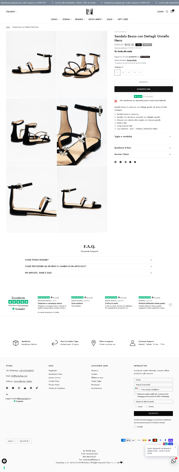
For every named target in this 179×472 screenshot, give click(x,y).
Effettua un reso (97, 377)
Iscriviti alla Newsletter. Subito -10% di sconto (80, 3)
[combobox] (137, 389)
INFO (51, 366)
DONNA (66, 19)
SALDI (109, 19)
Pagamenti (53, 370)
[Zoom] (51, 36)
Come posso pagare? (37, 259)
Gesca (113, 462)
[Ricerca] (167, 11)
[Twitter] (14, 388)
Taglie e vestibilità (123, 136)
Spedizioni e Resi (55, 374)
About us (94, 370)
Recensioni (95, 384)
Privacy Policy (54, 384)
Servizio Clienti (121, 154)
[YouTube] (26, 388)
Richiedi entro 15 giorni (70, 344)
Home (8, 27)
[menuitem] (55, 19)
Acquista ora (143, 89)
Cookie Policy (54, 381)
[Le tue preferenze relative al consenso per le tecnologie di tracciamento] (4, 467)
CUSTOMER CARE (99, 366)
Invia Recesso (96, 388)
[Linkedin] (8, 394)
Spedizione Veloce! (29, 344)
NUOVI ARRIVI (95, 19)
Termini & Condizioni (57, 388)
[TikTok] (38, 388)
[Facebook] (115, 162)
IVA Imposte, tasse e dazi (38, 272)
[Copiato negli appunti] (135, 162)
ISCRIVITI (153, 413)
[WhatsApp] (130, 162)
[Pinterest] (126, 162)
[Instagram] (20, 388)
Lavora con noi (54, 377)
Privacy (150, 420)
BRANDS (79, 19)
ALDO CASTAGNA (120, 32)
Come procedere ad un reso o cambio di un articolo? (55, 266)
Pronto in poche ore (107, 344)
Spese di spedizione (120, 48)
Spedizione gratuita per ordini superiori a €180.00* (29, 3)
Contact (94, 374)
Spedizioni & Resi (122, 147)
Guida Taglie (96, 381)
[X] (121, 162)
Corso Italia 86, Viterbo (23, 381)
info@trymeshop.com (19, 376)
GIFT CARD (123, 19)
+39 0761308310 (26, 370)
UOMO (54, 19)
